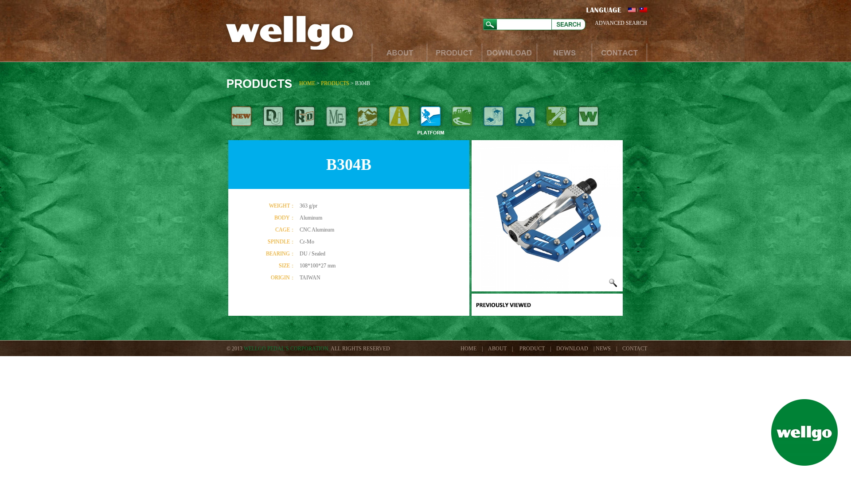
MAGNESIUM (336, 121)
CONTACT (619, 52)
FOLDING (493, 121)
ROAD (399, 121)
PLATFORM (430, 121)
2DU (273, 121)
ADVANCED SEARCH (621, 23)
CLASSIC (588, 121)
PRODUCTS (335, 83)
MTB (367, 121)
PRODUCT (454, 52)
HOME (307, 83)
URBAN (462, 121)
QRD (304, 121)
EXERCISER (525, 121)
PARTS (556, 121)
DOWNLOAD (509, 52)
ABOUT (399, 52)
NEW (241, 121)
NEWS (564, 52)
